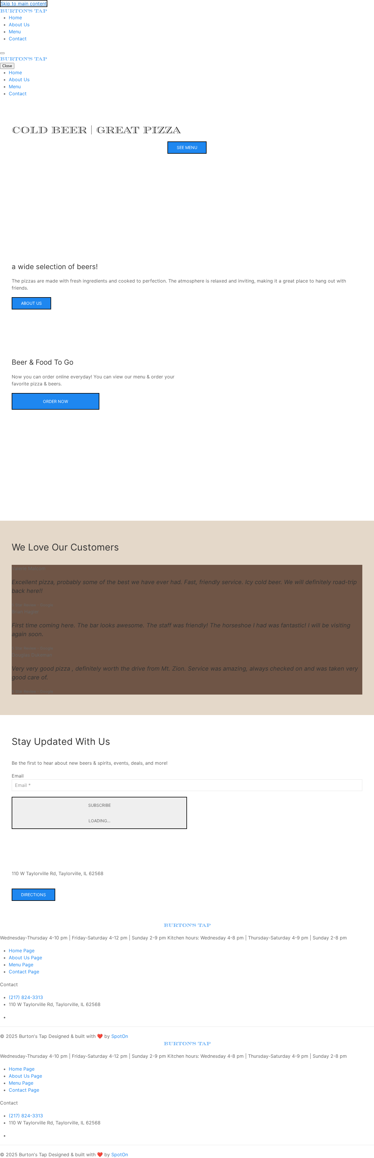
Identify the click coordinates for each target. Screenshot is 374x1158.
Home (15, 17)
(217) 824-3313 (26, 997)
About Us (19, 24)
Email (18, 776)
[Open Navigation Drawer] (2, 53)
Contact (18, 38)
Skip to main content (24, 3)
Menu (15, 31)
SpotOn (119, 1036)
